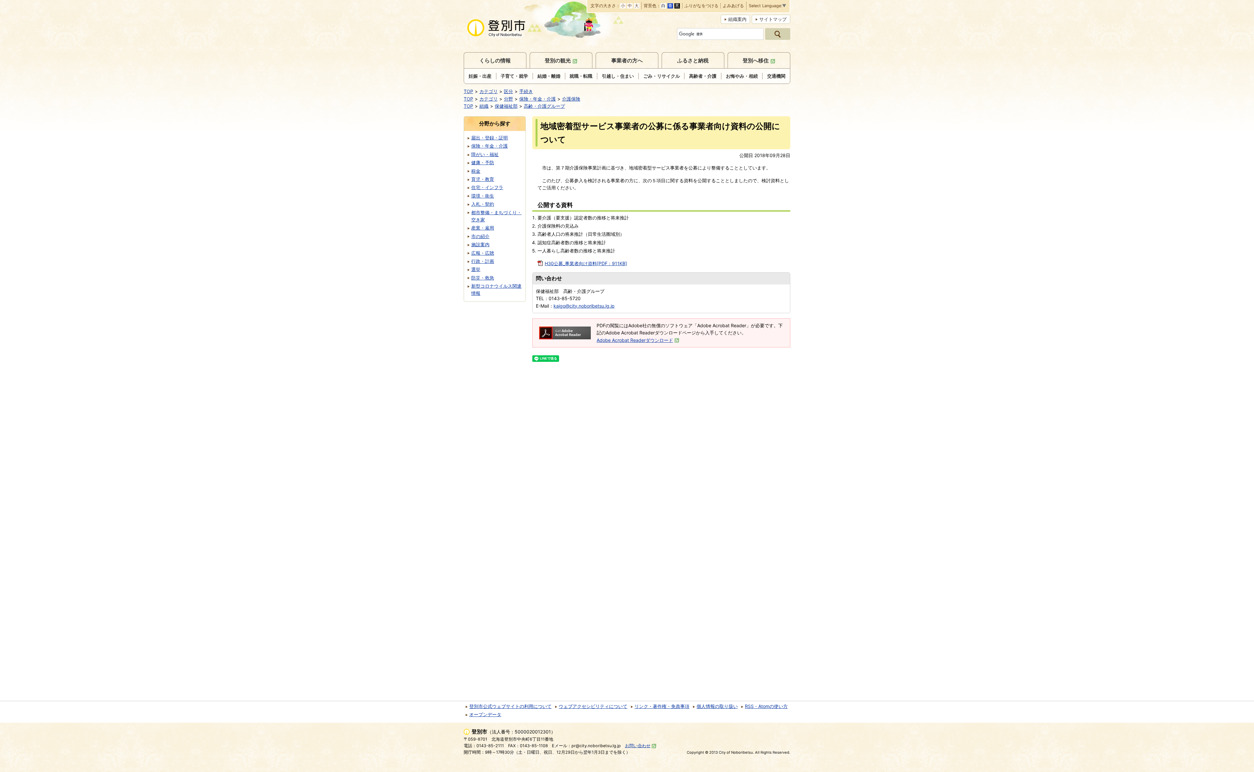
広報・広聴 (482, 253)
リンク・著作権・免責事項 (662, 706)
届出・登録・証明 (489, 137)
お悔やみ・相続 (742, 76)
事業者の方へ (627, 60)
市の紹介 (480, 236)
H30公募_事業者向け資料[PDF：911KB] (586, 263)
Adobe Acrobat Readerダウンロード (635, 340)
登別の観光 (558, 60)
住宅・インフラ (487, 187)
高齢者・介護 (702, 76)
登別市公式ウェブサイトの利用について (510, 706)
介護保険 (571, 99)
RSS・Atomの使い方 (766, 706)
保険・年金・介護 (537, 99)
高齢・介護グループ (544, 106)
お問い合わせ (638, 745)
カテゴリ (488, 91)
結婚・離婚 (549, 76)
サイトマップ (773, 19)
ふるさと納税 (693, 60)
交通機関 (776, 76)
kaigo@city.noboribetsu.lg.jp (584, 306)
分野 (508, 99)
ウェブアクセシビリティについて (593, 706)
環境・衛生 (482, 196)
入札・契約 (482, 204)
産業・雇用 (482, 228)
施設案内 (480, 244)
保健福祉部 (506, 106)
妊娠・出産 (480, 76)
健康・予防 (482, 162)
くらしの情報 (495, 60)
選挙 (475, 269)
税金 (475, 171)
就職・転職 (581, 76)
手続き (526, 91)
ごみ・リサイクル (661, 76)
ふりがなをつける (701, 6)
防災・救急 (482, 278)
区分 (508, 91)
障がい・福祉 (485, 154)
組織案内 (737, 19)
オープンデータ (485, 714)
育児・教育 (482, 179)
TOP (468, 91)
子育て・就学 (514, 76)
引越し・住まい (618, 76)
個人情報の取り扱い (717, 706)
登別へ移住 (756, 60)
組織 (484, 106)
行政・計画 (482, 261)
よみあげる (733, 6)
